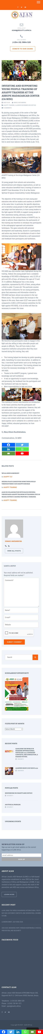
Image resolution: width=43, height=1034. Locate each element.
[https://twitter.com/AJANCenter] (5, 1012)
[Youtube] (22, 453)
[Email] (8, 453)
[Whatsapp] (22, 449)
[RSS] (9, 546)
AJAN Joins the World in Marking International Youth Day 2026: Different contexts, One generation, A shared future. (26, 753)
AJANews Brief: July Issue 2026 (26, 768)
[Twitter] (22, 445)
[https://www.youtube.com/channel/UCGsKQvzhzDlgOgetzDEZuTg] (9, 1012)
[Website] (6, 546)
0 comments (8, 108)
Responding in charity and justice (18, 793)
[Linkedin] (8, 449)
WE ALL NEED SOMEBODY (10, 473)
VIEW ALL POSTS (14, 551)
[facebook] (17, 7)
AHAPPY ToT (7, 477)
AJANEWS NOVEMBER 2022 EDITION (25, 105)
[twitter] (21, 7)
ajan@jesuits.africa (21, 30)
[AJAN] (21, 15)
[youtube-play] (25, 7)
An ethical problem (13, 805)
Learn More (9, 894)
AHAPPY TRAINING (9, 105)
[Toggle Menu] (38, 2)
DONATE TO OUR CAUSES (22, 49)
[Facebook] (8, 445)
